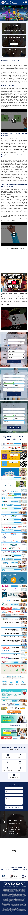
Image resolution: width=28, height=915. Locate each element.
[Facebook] (6, 884)
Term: (4, 354)
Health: (5, 351)
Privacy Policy (9, 882)
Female (18, 345)
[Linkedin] (12, 884)
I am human (9, 807)
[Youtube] (14, 884)
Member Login (5, 882)
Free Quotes (14, 44)
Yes (10, 348)
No (18, 348)
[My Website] (22, 884)
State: (4, 339)
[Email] (19, 884)
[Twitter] (9, 884)
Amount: (5, 357)
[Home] (3, 2)
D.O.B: (4, 342)
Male (10, 345)
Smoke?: (5, 348)
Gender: (5, 345)
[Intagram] (17, 884)
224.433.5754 (17, 821)
